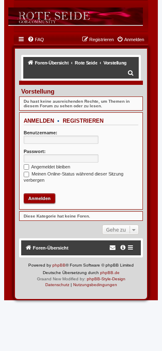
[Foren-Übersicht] (75, 16)
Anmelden (39, 121)
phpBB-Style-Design (106, 279)
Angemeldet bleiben (50, 166)
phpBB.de (110, 272)
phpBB (59, 265)
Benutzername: (40, 132)
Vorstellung (37, 91)
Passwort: (35, 151)
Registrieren (83, 121)
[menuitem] (35, 39)
